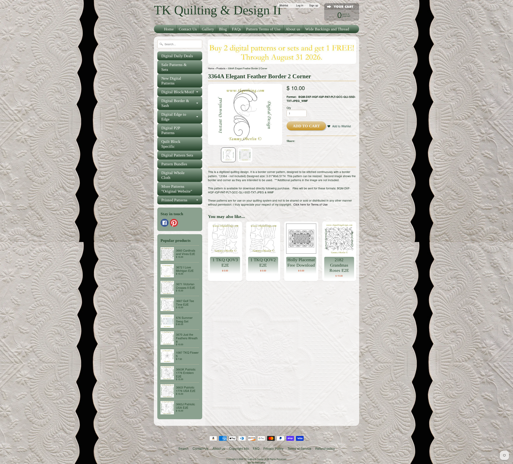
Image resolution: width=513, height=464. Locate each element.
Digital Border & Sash (175, 103)
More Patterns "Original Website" (176, 188)
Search (183, 448)
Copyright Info (239, 448)
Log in (299, 5)
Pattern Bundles (174, 164)
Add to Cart (306, 126)
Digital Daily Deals (177, 56)
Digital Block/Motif (177, 92)
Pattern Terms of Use (263, 29)
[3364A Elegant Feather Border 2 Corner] (228, 155)
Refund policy (325, 448)
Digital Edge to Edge (173, 116)
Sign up (313, 5)
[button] (339, 126)
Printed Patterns (174, 200)
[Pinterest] (174, 223)
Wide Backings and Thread (327, 29)
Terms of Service (299, 448)
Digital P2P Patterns (170, 130)
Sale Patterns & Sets (174, 67)
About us (293, 29)
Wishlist (283, 5)
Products (220, 68)
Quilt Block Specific (170, 144)
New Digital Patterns (171, 80)
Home (169, 29)
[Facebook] (165, 223)
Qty (289, 108)
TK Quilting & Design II (217, 10)
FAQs (236, 29)
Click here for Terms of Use (310, 204)
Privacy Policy (273, 448)
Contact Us (188, 29)
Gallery (208, 29)
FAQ (256, 448)
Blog (223, 29)
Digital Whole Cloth (173, 175)
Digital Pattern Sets (177, 155)
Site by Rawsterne (257, 462)
